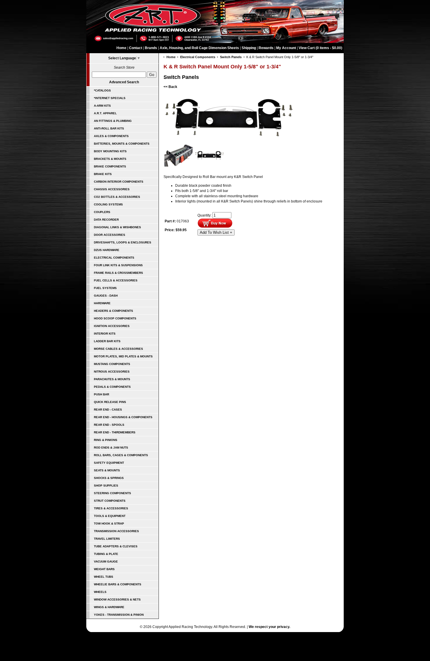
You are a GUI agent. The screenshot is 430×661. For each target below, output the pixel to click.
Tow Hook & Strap (109, 523)
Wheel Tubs (103, 576)
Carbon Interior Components (118, 181)
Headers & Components (113, 310)
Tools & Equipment (109, 516)
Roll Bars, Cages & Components (121, 455)
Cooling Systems (108, 204)
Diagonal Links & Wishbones (117, 227)
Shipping (249, 48)
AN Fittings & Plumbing (113, 120)
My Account (286, 48)
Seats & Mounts (107, 470)
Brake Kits (103, 174)
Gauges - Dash (106, 295)
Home (121, 48)
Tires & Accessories (111, 508)
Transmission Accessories (116, 531)
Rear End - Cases (108, 409)
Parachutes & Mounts (112, 379)
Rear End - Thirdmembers (114, 432)
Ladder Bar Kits (107, 341)
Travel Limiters (107, 538)
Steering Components (112, 493)
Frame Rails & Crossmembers (118, 272)
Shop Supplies (106, 485)
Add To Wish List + (216, 232)
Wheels (100, 591)
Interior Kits (105, 333)
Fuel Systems (105, 288)
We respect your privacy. (269, 627)
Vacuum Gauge (106, 561)
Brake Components (110, 166)
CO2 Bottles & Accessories (117, 196)
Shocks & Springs (109, 478)
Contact (135, 48)
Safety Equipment (109, 462)
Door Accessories (109, 234)
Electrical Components (114, 257)
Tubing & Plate (106, 554)
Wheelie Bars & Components (117, 584)
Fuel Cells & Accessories (115, 280)
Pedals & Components (112, 386)
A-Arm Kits (102, 105)
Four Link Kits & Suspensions (118, 265)
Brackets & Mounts (110, 158)
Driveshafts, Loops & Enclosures (122, 242)
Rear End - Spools (109, 424)
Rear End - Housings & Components (123, 417)
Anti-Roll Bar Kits (109, 128)
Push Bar (101, 394)
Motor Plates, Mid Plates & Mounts (123, 356)
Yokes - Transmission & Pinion (119, 614)
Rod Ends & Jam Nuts (111, 447)
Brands (151, 48)
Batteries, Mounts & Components (121, 143)
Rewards (266, 48)
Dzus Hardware (106, 250)
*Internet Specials (109, 98)
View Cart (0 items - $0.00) (320, 48)
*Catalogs (102, 90)
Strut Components (109, 500)
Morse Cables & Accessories (118, 348)
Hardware (102, 303)
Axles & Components (111, 136)
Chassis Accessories (112, 189)
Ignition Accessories (112, 326)
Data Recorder (106, 219)
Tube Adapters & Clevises (115, 546)
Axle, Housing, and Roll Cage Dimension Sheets (199, 48)
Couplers (102, 212)
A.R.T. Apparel (105, 113)
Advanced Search (124, 82)
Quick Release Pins (110, 402)
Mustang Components (112, 364)
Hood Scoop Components (115, 318)
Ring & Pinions (105, 440)
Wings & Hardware (109, 607)
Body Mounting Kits (110, 151)
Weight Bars (104, 569)
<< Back (170, 87)
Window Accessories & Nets (117, 599)
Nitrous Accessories (112, 371)
